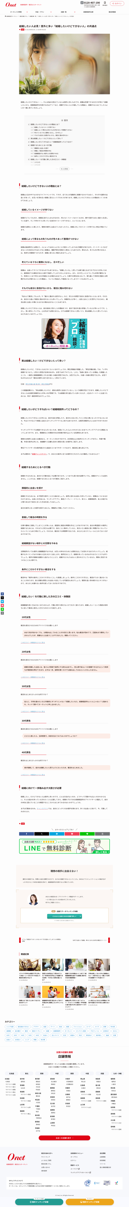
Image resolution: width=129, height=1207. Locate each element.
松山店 (98, 1094)
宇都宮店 (39, 1118)
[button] (26, 834)
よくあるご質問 (46, 1160)
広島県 (82, 1085)
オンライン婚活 (81, 1031)
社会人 (45, 1035)
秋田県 (22, 1098)
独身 (107, 1035)
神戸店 (68, 1097)
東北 (26, 1073)
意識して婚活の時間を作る (43, 151)
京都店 (68, 1091)
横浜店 (38, 1096)
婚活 (26, 1031)
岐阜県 (52, 1097)
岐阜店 (53, 1100)
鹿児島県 (114, 1094)
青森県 (22, 1092)
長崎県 (113, 1114)
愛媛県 (98, 1092)
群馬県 (37, 1122)
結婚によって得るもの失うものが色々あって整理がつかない (53, 130)
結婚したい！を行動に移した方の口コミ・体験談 (48, 159)
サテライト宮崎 (116, 1129)
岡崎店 (53, 1084)
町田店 (38, 1090)
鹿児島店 (114, 1097)
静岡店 (53, 1091)
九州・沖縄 (117, 1073)
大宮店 (38, 1102)
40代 (22, 1035)
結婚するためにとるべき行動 (41, 145)
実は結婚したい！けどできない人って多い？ (47, 138)
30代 (15, 1035)
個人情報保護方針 (105, 1167)
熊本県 (113, 1088)
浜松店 (53, 1093)
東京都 (37, 1079)
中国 (87, 1073)
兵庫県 (67, 1094)
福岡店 (113, 1081)
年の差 (113, 1027)
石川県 (52, 1103)
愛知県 (52, 1079)
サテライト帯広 (11, 1092)
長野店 (53, 1113)
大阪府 (67, 1079)
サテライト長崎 (116, 1116)
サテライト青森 (26, 1094)
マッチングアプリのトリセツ (80, 1172)
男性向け (89, 1035)
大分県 (113, 1120)
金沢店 (53, 1106)
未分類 (43, 1040)
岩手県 (22, 1079)
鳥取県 (82, 1092)
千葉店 (38, 1109)
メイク (97, 1027)
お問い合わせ (45, 1167)
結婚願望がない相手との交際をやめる (46, 153)
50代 (30, 1035)
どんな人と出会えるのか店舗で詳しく (64, 916)
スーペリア (74, 1169)
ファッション (77, 1027)
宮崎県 (113, 1127)
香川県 (98, 1085)
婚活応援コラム (46, 1164)
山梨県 (52, 1123)
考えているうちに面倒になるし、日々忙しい (48, 133)
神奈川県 (38, 1093)
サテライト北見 (11, 1095)
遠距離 (8, 1031)
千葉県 (37, 1106)
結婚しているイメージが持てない (45, 127)
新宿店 (38, 1084)
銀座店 (38, 1081)
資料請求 (44, 1171)
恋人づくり (55, 1035)
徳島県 (98, 1079)
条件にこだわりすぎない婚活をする (45, 156)
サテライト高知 (101, 1101)
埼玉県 (37, 1100)
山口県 (82, 1104)
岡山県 (82, 1079)
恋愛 (114, 1035)
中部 (57, 1073)
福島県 (22, 1111)
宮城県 (22, 1085)
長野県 (52, 1110)
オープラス (74, 1157)
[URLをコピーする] (102, 834)
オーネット (68, 1031)
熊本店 (113, 1091)
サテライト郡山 (26, 1114)
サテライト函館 (11, 1084)
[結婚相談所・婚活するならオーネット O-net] (11, 5)
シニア (27, 1040)
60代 (37, 1035)
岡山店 (83, 1081)
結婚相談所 (56, 1031)
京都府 (67, 1088)
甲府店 (53, 1126)
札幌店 (8, 1081)
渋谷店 (38, 1087)
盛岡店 (23, 1081)
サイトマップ (45, 1157)
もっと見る (64, 169)
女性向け (106, 1031)
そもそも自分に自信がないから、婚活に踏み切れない (51, 135)
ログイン (73, 1160)
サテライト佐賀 (116, 1110)
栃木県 (37, 1115)
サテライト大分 (116, 1123)
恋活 (64, 1035)
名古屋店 (54, 1081)
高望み (72, 1035)
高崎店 (38, 1124)
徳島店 (98, 1081)
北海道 (11, 1073)
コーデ (88, 1027)
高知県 (98, 1098)
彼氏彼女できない (23, 1027)
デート (53, 1027)
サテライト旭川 (11, 1087)
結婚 (22, 29)
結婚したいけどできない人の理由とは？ (45, 124)
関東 (41, 1073)
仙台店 (23, 1088)
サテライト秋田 (26, 1101)
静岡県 (52, 1088)
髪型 (67, 1027)
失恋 (80, 1035)
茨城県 (37, 1128)
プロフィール (94, 1031)
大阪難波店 (69, 1084)
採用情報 (102, 1160)
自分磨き (18, 1031)
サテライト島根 (86, 1101)
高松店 (98, 1088)
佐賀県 (113, 1107)
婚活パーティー (37, 1031)
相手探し (99, 1035)
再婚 (35, 1040)
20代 (7, 1035)
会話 (44, 1027)
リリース (102, 1164)
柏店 (37, 1112)
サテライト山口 (86, 1107)
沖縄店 (113, 1104)
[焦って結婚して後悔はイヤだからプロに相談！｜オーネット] (64, 334)
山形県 (22, 1104)
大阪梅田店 (69, 1081)
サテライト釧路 (11, 1090)
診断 (104, 1027)
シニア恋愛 (10, 1027)
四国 (102, 1073)
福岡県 (113, 1079)
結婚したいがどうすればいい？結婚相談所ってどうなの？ (52, 142)
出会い (8, 1040)
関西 (72, 1073)
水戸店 (38, 1131)
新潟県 (52, 1116)
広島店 (83, 1088)
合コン (115, 1031)
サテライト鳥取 (86, 1094)
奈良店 (68, 1106)
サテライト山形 (26, 1107)
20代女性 (37, 162)
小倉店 (113, 1084)
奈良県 (67, 1103)
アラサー (36, 1027)
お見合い (18, 1040)
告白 (60, 1027)
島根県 (82, 1098)
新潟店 (53, 1119)
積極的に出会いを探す (41, 148)
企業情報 (102, 1157)
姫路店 (68, 1100)
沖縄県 (113, 1101)
